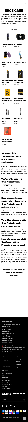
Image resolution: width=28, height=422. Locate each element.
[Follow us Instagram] (7, 406)
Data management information (7, 359)
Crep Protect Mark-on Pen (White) (6, 120)
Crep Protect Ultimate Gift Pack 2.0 (20, 100)
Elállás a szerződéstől (5, 376)
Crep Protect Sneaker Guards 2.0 (7, 100)
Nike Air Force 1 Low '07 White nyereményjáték (7, 386)
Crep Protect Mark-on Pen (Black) (18, 120)
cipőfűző (9, 259)
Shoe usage (5, 370)
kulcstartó (17, 259)
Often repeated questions (6, 367)
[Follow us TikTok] (14, 406)
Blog (17, 367)
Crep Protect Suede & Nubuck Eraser (6, 62)
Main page (18, 359)
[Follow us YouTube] (10, 406)
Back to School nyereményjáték (6, 381)
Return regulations (7, 373)
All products (19, 361)
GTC (3, 363)
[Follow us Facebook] (3, 406)
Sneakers (18, 364)
